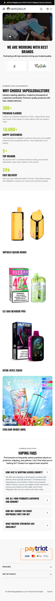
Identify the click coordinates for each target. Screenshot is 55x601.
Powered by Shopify (33, 592)
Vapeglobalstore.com (17, 592)
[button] (4, 9)
